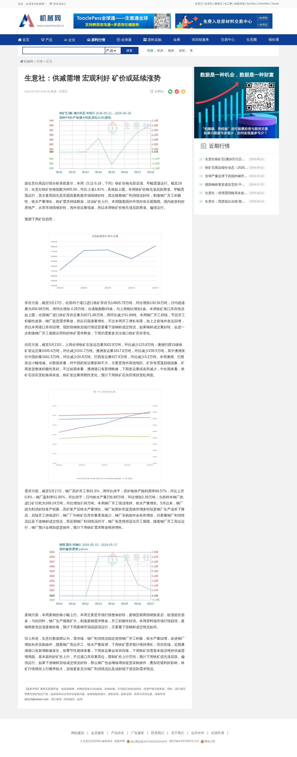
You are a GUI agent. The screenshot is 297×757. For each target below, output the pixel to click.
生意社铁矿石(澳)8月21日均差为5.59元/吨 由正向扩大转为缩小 (226, 159)
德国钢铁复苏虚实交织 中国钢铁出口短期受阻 (226, 184)
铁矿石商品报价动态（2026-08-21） (226, 167)
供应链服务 (200, 39)
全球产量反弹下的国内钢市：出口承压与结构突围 (226, 176)
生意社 (209, 3)
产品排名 (117, 733)
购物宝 (218, 3)
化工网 (228, 3)
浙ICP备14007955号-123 (184, 741)
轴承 (171, 50)
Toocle (275, 3)
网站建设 (77, 733)
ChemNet (263, 3)
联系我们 (157, 733)
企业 (69, 40)
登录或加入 (59, 3)
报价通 (274, 39)
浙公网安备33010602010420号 (148, 741)
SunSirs (251, 3)
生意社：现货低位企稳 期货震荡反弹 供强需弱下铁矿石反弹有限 (226, 201)
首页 (23, 40)
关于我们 (177, 733)
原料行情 (96, 40)
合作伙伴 (197, 733)
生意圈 (251, 39)
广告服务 (137, 733)
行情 (40, 61)
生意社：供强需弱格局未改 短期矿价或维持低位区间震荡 (226, 193)
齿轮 (182, 50)
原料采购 (152, 40)
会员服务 (97, 733)
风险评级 (239, 3)
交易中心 (228, 39)
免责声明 (119, 741)
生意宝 (199, 3)
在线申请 (217, 733)
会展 (176, 39)
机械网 (26, 61)
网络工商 (209, 741)
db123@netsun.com (36, 699)
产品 (46, 40)
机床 (160, 50)
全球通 (124, 40)
